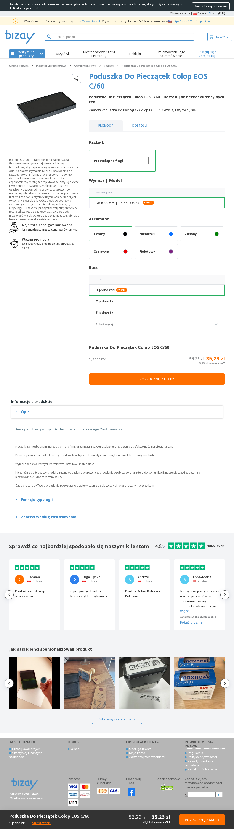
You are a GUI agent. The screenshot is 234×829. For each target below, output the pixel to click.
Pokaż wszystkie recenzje (115, 719)
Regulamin (195, 753)
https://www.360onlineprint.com (192, 21)
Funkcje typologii (37, 499)
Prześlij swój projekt (25, 749)
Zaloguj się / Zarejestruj (207, 53)
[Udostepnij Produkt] (76, 78)
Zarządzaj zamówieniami (146, 757)
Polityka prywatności (202, 757)
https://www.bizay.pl (87, 21)
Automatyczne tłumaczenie (198, 617)
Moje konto (136, 753)
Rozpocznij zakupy (157, 379)
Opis (25, 411)
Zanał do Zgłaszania (202, 769)
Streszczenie (41, 823)
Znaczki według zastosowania (48, 516)
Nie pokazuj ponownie (211, 6)
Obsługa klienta (180, 13)
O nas (74, 749)
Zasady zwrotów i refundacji (199, 763)
